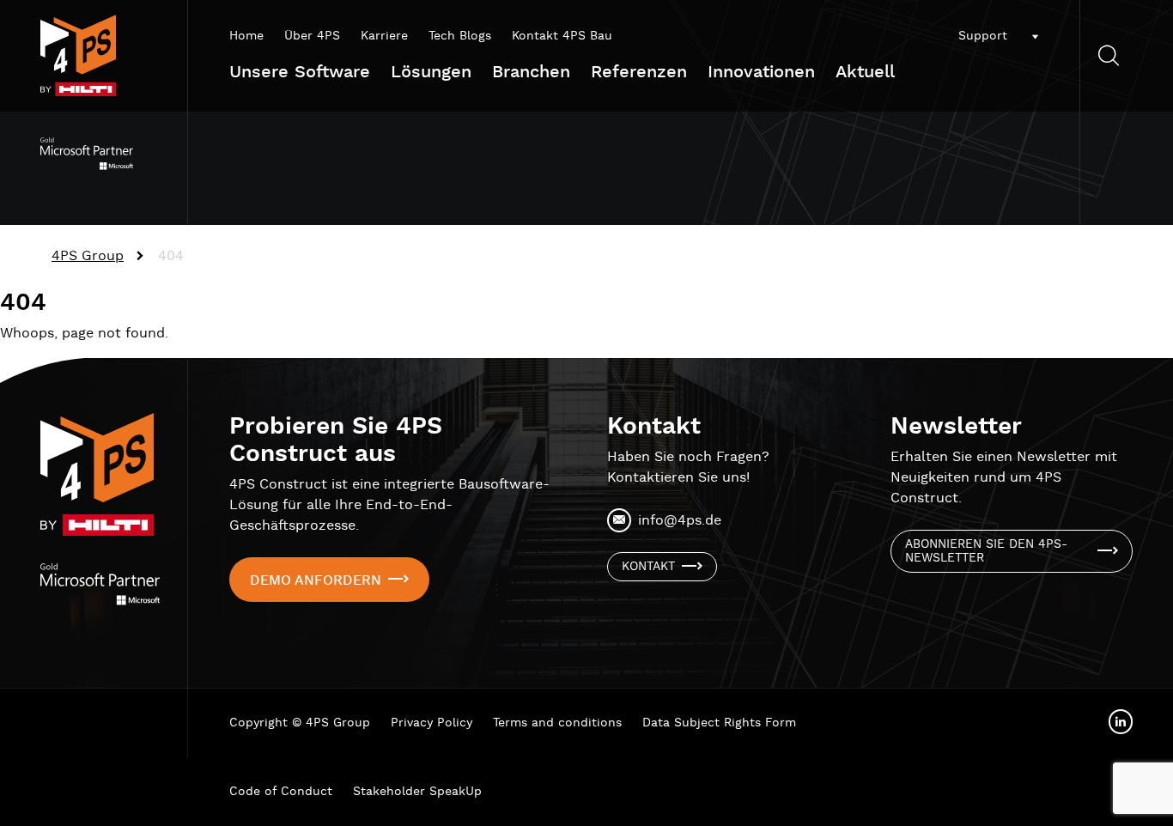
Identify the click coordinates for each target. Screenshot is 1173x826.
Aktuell (865, 72)
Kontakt (648, 566)
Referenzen (639, 72)
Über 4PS (312, 36)
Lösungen (431, 72)
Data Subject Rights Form (719, 723)
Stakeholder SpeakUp (417, 791)
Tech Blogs (459, 36)
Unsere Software (299, 72)
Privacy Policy (431, 723)
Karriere (384, 36)
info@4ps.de (679, 521)
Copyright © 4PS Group (299, 723)
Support (982, 36)
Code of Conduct (280, 791)
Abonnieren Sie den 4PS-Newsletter (986, 551)
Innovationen (761, 72)
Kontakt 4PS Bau (562, 36)
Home (246, 36)
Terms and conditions (557, 723)
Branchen (531, 72)
